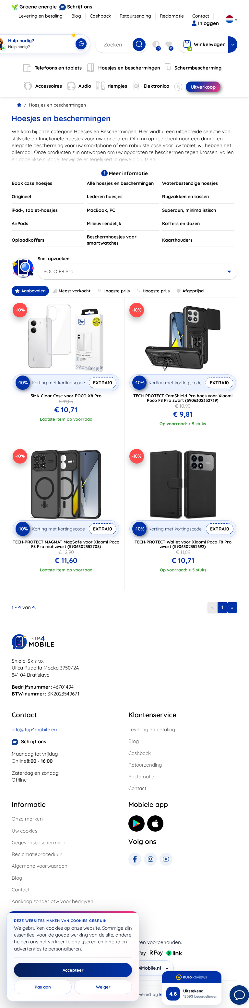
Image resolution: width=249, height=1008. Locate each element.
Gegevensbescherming (38, 842)
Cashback (100, 16)
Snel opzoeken (53, 259)
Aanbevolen (33, 290)
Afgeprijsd (193, 290)
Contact (200, 16)
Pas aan (43, 986)
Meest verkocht (74, 290)
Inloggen (208, 23)
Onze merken (27, 819)
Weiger (103, 986)
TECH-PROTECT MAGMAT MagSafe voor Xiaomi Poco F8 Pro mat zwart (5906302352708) (66, 544)
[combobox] (137, 271)
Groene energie (38, 7)
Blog (76, 16)
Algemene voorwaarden (39, 866)
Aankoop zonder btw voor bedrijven (52, 901)
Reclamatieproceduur (37, 854)
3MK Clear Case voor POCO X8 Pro (66, 395)
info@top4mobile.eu (34, 729)
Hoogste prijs (156, 290)
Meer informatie (128, 173)
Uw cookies (24, 831)
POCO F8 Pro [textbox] (58, 271)
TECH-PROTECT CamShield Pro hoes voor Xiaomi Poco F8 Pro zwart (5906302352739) (182, 398)
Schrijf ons (79, 7)
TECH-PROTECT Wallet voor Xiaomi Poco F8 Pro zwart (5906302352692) (183, 544)
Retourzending (135, 16)
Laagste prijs (116, 290)
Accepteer (73, 970)
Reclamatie (172, 16)
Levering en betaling (40, 16)
